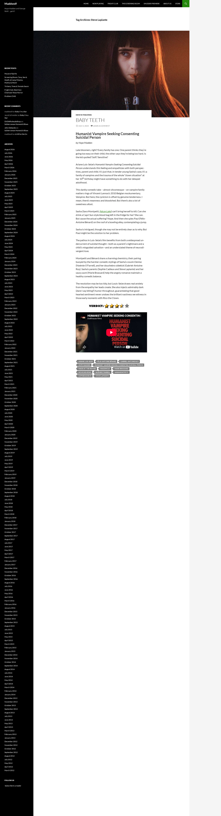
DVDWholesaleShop (13, 121)
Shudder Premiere (152, 4)
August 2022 (10, 323)
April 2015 (9, 640)
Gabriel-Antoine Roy (129, 361)
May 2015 (8, 637)
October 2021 (10, 359)
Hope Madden (84, 365)
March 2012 (9, 770)
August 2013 (10, 712)
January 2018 (10, 521)
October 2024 (10, 229)
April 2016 (9, 597)
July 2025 (8, 196)
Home (86, 4)
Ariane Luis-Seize (85, 361)
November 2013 (11, 702)
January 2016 (10, 608)
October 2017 (10, 532)
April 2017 (9, 554)
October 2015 (10, 619)
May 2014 (8, 680)
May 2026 (8, 160)
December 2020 (11, 395)
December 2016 (11, 568)
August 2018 (10, 496)
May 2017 (8, 550)
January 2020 (10, 434)
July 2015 (8, 629)
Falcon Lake (105, 211)
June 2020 (9, 416)
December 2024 (11, 222)
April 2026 (9, 164)
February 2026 (10, 171)
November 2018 (11, 485)
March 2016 (9, 601)
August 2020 (10, 409)
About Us (167, 4)
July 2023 (8, 283)
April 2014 (9, 684)
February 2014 (10, 691)
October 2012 (10, 749)
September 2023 (11, 276)
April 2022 (9, 337)
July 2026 (8, 153)
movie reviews (84, 372)
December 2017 (11, 525)
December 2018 (11, 481)
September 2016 (11, 579)
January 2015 (10, 651)
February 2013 (10, 734)
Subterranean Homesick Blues (16, 124)
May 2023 (8, 290)
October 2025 (10, 185)
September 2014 (11, 666)
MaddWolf (105, 369)
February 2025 (10, 214)
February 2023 (10, 301)
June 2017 (9, 546)
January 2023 (10, 305)
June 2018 (9, 503)
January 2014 (10, 694)
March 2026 (9, 167)
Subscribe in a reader (13, 786)
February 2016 (10, 604)
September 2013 (11, 709)
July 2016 (8, 586)
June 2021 (9, 373)
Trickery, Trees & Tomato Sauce (17, 86)
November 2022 (11, 312)
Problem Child (10, 96)
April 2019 (9, 467)
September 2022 (11, 319)
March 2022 (9, 341)
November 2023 (11, 268)
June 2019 (9, 460)
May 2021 (8, 377)
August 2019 (10, 453)
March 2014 (9, 687)
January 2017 (10, 564)
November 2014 (11, 658)
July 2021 (8, 370)
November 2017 (11, 528)
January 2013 (10, 738)
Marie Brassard (121, 369)
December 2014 (11, 655)
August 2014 (10, 669)
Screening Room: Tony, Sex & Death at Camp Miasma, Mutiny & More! (16, 80)
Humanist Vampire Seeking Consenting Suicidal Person (119, 365)
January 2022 (10, 348)
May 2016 (8, 593)
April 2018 (9, 510)
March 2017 (9, 557)
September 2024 (11, 232)
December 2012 (11, 741)
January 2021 (10, 391)
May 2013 (8, 723)
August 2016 (10, 583)
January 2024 (10, 261)
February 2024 (10, 258)
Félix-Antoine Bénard (106, 361)
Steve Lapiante (102, 376)
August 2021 (10, 366)
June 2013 (9, 720)
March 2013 (9, 731)
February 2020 (10, 431)
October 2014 (10, 662)
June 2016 (9, 590)
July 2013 (8, 716)
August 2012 (10, 756)
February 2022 (10, 344)
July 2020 (8, 413)
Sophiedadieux (84, 376)
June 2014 (9, 676)
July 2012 (8, 759)
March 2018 (9, 514)
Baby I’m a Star (21, 111)
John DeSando (10, 128)
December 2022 (11, 308)
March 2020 (9, 427)
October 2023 (10, 272)
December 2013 (11, 698)
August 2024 (10, 236)
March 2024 (9, 254)
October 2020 (10, 402)
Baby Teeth (90, 120)
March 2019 (9, 471)
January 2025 (10, 218)
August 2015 (10, 626)
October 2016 (10, 575)
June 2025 (9, 200)
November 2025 (11, 182)
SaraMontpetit (122, 372)
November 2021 (11, 355)
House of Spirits (11, 73)
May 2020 (8, 420)
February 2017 (10, 561)
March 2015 (9, 644)
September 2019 (11, 449)
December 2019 (11, 438)
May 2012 (8, 763)
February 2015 (10, 647)
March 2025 (9, 211)
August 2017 (10, 539)
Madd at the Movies (87, 369)
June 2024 (9, 243)
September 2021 (11, 362)
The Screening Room (131, 4)
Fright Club (113, 4)
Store (177, 4)
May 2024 (8, 247)
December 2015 (11, 611)
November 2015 (11, 615)
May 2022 (8, 333)
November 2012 (11, 745)
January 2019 (10, 478)
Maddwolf (11, 3)
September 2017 (11, 536)
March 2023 (9, 297)
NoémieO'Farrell (102, 372)
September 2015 (11, 622)
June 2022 (9, 330)
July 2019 (8, 456)
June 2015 (9, 633)
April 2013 (9, 727)
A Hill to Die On (21, 134)
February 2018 (10, 518)
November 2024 (11, 225)
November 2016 (11, 572)
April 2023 (9, 294)
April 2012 (9, 767)
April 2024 (9, 250)
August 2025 (10, 193)
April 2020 (9, 424)
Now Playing (98, 4)
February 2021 (10, 388)
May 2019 (8, 463)
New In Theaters (84, 115)
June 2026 (9, 157)
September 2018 (11, 492)
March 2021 (9, 384)
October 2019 (10, 445)
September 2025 (11, 189)
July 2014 (8, 673)
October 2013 (10, 705)
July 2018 (8, 499)
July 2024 (8, 240)
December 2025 (11, 178)
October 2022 (10, 315)
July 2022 (8, 326)
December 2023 (11, 265)
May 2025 (8, 203)
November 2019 (11, 442)
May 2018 (8, 507)
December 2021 (11, 351)
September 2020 (11, 406)
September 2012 (11, 752)
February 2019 (10, 474)
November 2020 (11, 398)
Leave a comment (101, 126)
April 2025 (9, 207)
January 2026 (10, 175)
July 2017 (8, 543)
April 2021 (9, 380)
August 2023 (10, 279)
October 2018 (10, 489)
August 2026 (10, 149)
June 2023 (9, 286)
